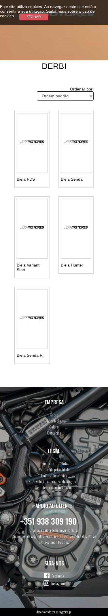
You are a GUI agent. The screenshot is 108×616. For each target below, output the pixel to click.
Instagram (58, 583)
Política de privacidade (54, 469)
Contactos (54, 433)
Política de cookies (54, 475)
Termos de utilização (54, 463)
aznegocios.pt (63, 611)
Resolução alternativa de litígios (54, 481)
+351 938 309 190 (48, 521)
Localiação (54, 421)
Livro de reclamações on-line (54, 487)
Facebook (58, 576)
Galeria (54, 427)
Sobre (54, 415)
